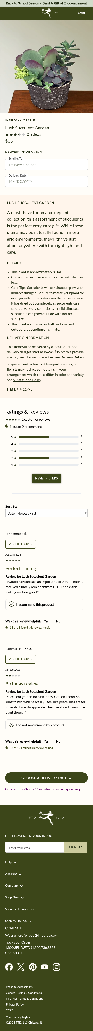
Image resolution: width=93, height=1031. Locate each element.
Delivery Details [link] (72, 357)
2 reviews (34, 134)
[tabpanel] (46, 66)
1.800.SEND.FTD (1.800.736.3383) (30, 947)
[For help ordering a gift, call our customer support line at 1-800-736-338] (46, 13)
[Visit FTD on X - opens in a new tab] (22, 967)
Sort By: (11, 506)
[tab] (46, 66)
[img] (46, 66)
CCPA (10, 1010)
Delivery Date (18, 175)
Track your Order (17, 942)
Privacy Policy (15, 1004)
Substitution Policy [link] (27, 380)
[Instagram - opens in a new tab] (58, 967)
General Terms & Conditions (24, 992)
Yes (46, 621)
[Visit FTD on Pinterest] (34, 967)
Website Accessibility (19, 987)
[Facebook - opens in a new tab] (10, 967)
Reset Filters (46, 478)
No (58, 621)
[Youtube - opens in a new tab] (46, 967)
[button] (7, 13)
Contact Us (13, 952)
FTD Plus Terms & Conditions (24, 998)
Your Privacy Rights (18, 1017)
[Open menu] (7, 13)
